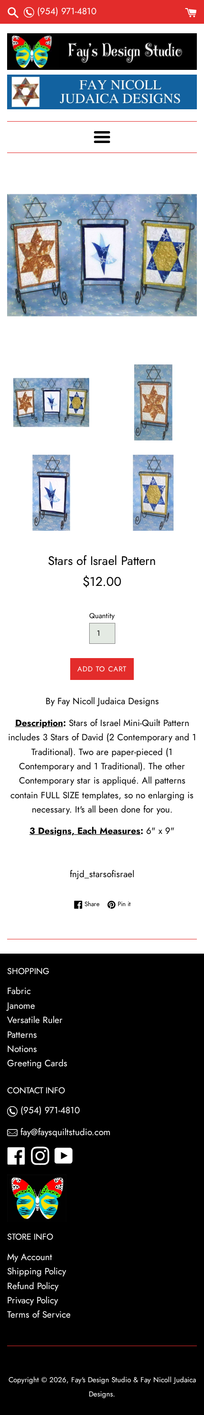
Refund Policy (32, 1286)
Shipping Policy (36, 1271)
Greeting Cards (37, 1063)
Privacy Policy (32, 1300)
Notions (22, 1048)
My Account (29, 1257)
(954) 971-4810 (65, 11)
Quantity (102, 616)
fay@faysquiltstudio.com (64, 1132)
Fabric (19, 991)
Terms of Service (39, 1314)
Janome (21, 1005)
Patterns (22, 1034)
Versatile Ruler (35, 1019)
